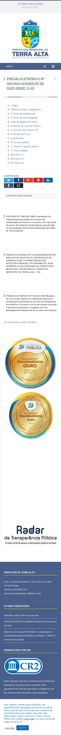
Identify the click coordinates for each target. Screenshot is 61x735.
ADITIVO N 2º (17, 158)
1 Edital (14, 105)
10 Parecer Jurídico (19, 142)
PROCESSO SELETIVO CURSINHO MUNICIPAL (29, 7)
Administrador (15, 97)
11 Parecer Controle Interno (24, 146)
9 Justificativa (17, 138)
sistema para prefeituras (42, 681)
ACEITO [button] (22, 727)
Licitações (52, 97)
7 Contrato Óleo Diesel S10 (24, 129)
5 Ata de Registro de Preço (24, 121)
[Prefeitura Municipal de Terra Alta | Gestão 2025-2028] (30, 38)
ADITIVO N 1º (17, 154)
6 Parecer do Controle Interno (25, 125)
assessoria (25, 684)
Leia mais (29, 718)
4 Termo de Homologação (24, 117)
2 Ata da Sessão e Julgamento (25, 109)
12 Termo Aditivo (19, 150)
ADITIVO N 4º (17, 162)
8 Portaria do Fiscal (20, 134)
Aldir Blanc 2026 (11, 615)
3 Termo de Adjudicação (22, 113)
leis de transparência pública (17, 692)
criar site (23, 681)
